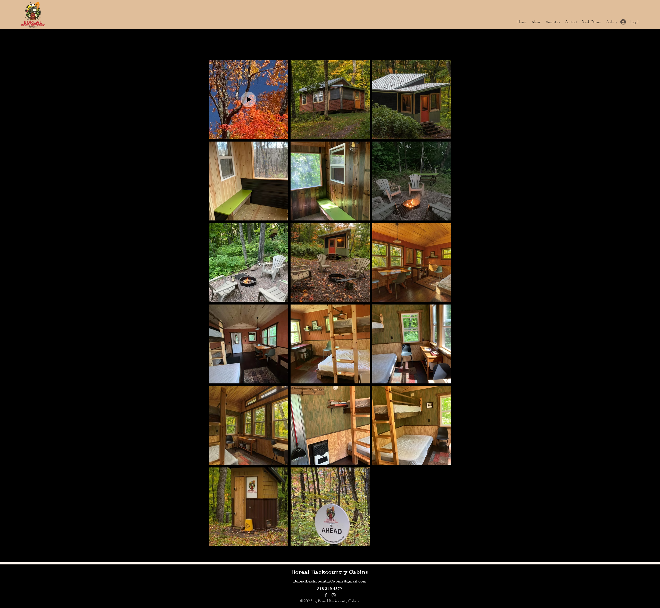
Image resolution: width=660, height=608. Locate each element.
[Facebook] (325, 595)
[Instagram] (333, 595)
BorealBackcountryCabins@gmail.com (329, 581)
